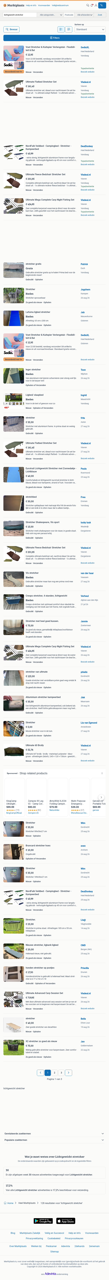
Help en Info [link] (75, 1233)
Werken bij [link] (36, 1246)
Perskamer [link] (51, 1246)
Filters (56, 38)
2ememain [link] (94, 1246)
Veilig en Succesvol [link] (54, 1233)
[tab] (61, 29)
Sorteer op (79, 24)
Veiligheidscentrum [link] (60, 5)
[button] (92, 5)
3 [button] (61, 1072)
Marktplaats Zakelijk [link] (30, 1233)
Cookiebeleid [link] (54, 1238)
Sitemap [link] (54, 1251)
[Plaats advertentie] (102, 5)
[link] (13, 5)
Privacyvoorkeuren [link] (74, 1238)
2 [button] (54, 1072)
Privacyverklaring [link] (34, 1238)
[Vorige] (40, 1073)
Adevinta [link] (65, 1246)
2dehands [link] (79, 1246)
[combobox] (20, 14)
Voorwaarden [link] (44, 5)
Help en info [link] (31, 5)
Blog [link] (13, 1233)
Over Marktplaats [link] (18, 1246)
